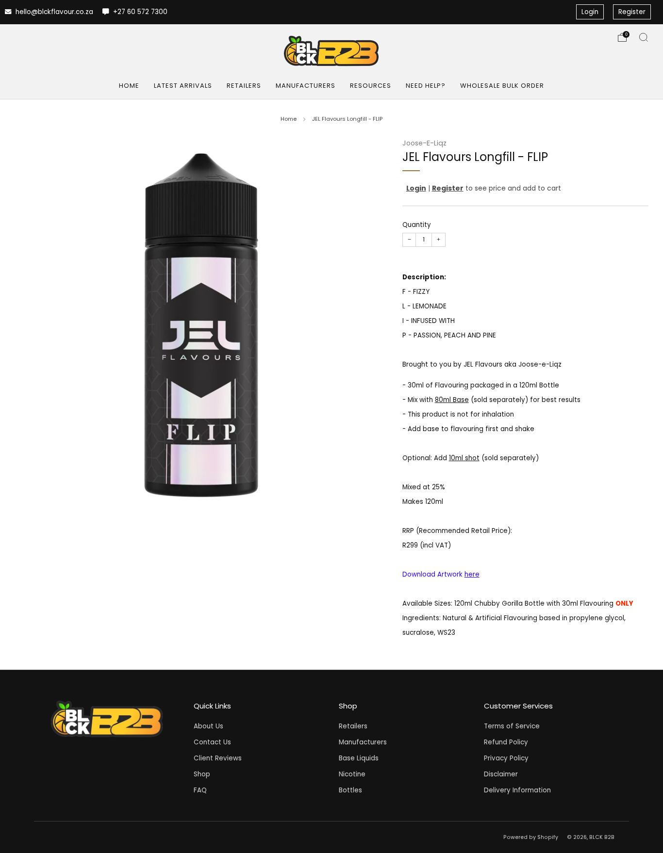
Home (129, 85)
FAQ (200, 790)
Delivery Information (517, 790)
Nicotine (352, 774)
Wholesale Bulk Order (502, 85)
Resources (370, 85)
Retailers (244, 85)
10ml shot (464, 458)
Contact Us (212, 742)
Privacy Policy (506, 758)
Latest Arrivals (183, 85)
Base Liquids (359, 758)
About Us (208, 726)
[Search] (643, 37)
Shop (202, 774)
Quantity (416, 225)
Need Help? (426, 85)
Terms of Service (512, 726)
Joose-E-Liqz (424, 143)
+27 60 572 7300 (139, 11)
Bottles (350, 790)
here (472, 574)
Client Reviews (218, 758)
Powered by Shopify (530, 837)
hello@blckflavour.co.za (53, 11)
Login (589, 11)
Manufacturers (305, 85)
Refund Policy (506, 742)
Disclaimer (501, 774)
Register (632, 11)
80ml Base (452, 400)
